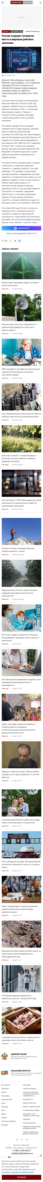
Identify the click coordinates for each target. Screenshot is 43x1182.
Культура (4, 1107)
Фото (3, 1110)
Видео (3, 1114)
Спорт (3, 1103)
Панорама (26, 1085)
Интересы (4, 1125)
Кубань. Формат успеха (31, 1107)
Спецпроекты (28, 1099)
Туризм (4, 1118)
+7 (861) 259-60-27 (21, 1150)
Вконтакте (17, 1139)
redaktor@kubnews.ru (22, 1153)
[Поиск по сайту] (40, 2)
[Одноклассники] (10, 241)
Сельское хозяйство (8, 1121)
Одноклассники (21, 1139)
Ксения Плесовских (32, 31)
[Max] (19, 241)
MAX (35, 233)
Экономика (5, 1096)
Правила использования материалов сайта (32, 1127)
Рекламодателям (29, 1123)
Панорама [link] (5, 464)
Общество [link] (5, 289)
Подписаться (23, 228)
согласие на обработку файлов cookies (18, 1172)
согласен (21, 1177)
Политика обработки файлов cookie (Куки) (30, 1133)
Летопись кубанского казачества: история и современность (31, 1094)
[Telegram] (15, 241)
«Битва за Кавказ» (29, 1088)
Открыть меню (2, 2)
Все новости (5, 1085)
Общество (6, 31)
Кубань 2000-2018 (29, 1103)
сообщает (27, 222)
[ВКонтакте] (6, 241)
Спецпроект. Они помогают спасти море (31, 1115)
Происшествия (6, 1099)
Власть (4, 1092)
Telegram (26, 1139)
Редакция (26, 1119)
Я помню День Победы (31, 1110)
